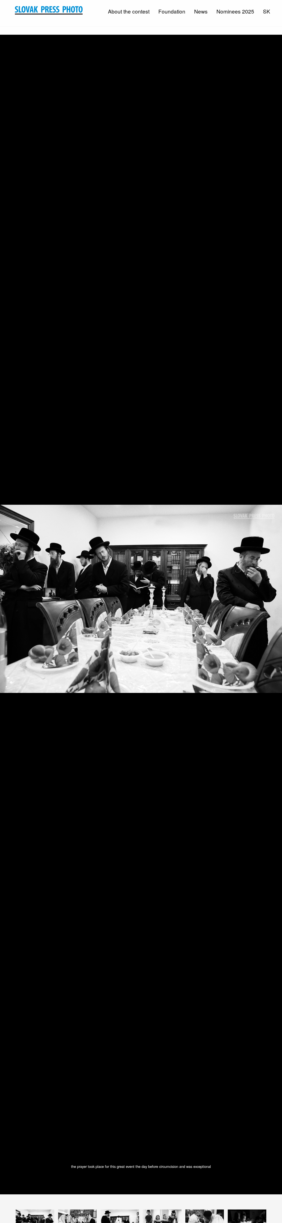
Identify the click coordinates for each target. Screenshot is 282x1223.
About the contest (129, 11)
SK (266, 11)
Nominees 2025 (235, 11)
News (201, 11)
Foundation (171, 11)
